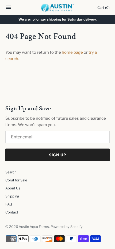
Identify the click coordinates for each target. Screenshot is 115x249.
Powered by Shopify (67, 227)
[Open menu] (8, 9)
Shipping (12, 196)
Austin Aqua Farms (34, 227)
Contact (11, 212)
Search (10, 172)
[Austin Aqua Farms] (57, 8)
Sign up (57, 155)
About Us (12, 188)
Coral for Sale (16, 180)
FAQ (8, 204)
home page (72, 52)
